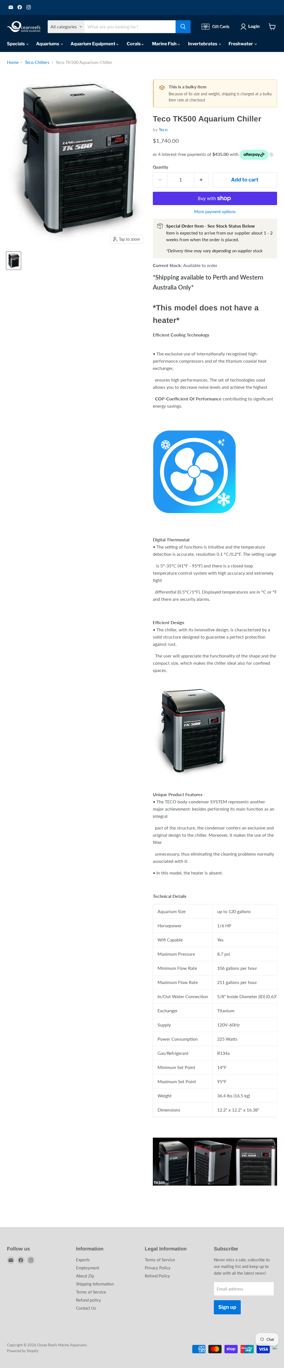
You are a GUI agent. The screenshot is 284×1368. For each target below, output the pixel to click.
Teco (163, 129)
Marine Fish (165, 43)
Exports (83, 1259)
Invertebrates (203, 43)
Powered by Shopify (23, 1351)
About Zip (85, 1275)
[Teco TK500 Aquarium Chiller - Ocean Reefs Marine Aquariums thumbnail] (13, 261)
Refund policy (88, 1299)
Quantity (160, 167)
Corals (134, 43)
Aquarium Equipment (93, 43)
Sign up (227, 1307)
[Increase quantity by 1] (201, 180)
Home (13, 62)
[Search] (183, 26)
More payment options (215, 211)
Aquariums (48, 43)
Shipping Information (95, 1283)
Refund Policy (157, 1275)
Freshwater (241, 43)
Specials (16, 43)
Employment (87, 1267)
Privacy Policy (158, 1267)
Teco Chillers (37, 62)
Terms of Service (91, 1291)
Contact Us (86, 1307)
